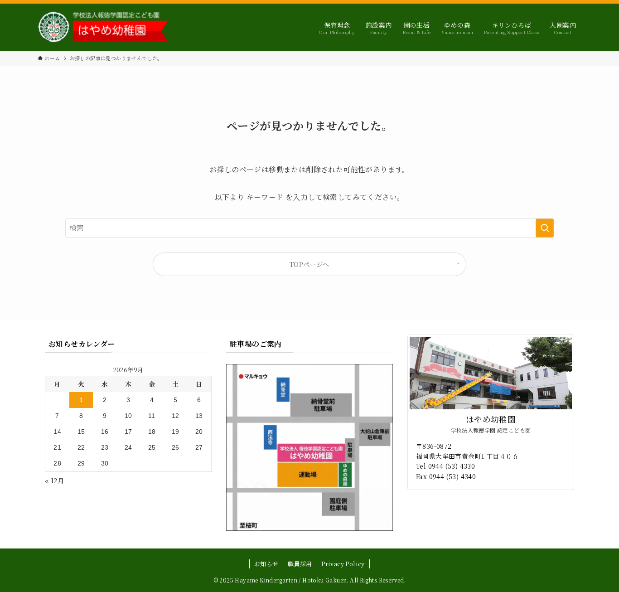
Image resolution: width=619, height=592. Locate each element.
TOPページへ (309, 264)
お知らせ (266, 563)
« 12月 (54, 480)
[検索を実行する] (545, 228)
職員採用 (300, 563)
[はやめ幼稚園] (103, 27)
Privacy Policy (343, 563)
